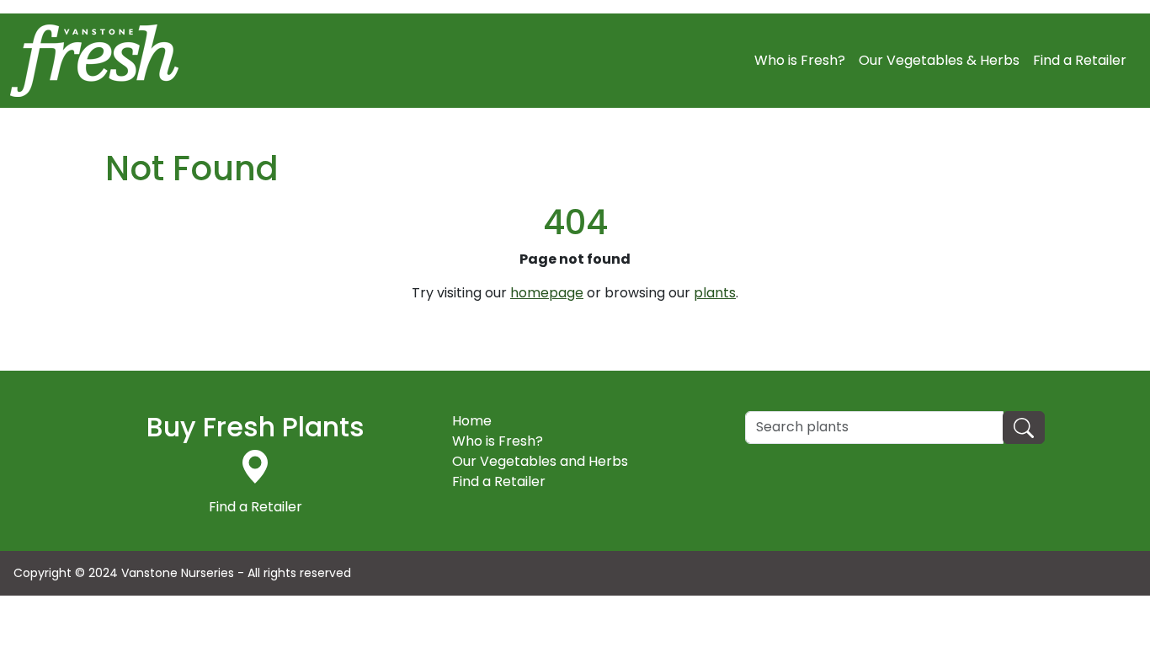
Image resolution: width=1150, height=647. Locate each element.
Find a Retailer (1079, 60)
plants (715, 292)
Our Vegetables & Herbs (939, 60)
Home (472, 420)
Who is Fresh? (799, 60)
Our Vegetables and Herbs (540, 461)
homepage (546, 292)
